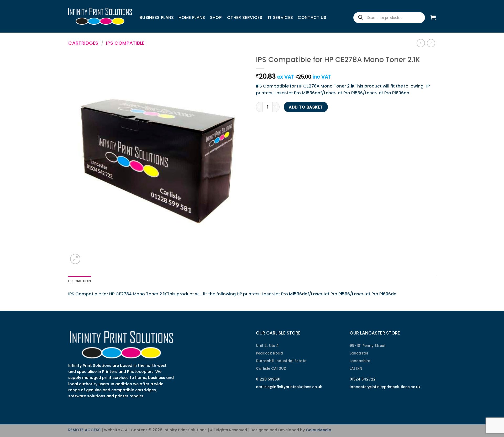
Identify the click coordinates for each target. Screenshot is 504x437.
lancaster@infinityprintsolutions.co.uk (385, 386)
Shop (216, 17)
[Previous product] (431, 43)
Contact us (312, 17)
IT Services (280, 17)
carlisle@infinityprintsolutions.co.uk (289, 386)
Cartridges (83, 43)
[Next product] (421, 43)
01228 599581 (268, 379)
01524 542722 (363, 379)
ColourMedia (318, 430)
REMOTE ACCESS (84, 430)
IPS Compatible (125, 43)
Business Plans (157, 17)
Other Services (244, 17)
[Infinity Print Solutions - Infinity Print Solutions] (100, 16)
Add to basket (306, 107)
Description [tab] (79, 281)
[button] (433, 17)
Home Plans (191, 17)
